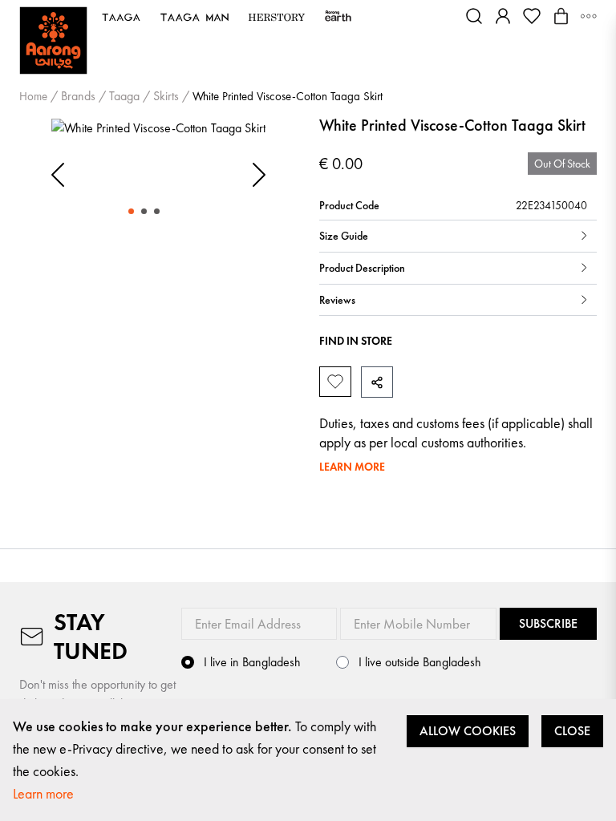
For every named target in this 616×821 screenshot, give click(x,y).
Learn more (43, 793)
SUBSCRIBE (548, 623)
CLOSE (572, 730)
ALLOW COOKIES (467, 730)
